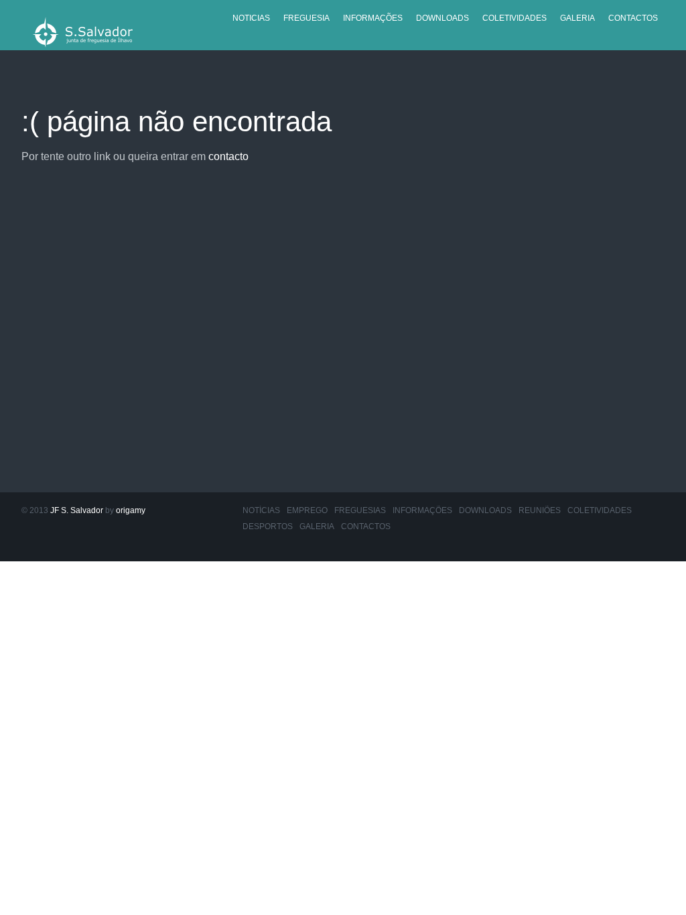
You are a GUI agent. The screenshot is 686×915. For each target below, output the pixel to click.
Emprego (307, 510)
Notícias (261, 510)
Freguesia (306, 18)
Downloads (442, 18)
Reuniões (540, 510)
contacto (228, 156)
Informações (373, 18)
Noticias (251, 18)
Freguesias (360, 510)
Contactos (633, 18)
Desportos (268, 526)
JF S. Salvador (76, 510)
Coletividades (514, 18)
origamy (130, 510)
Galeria (577, 18)
